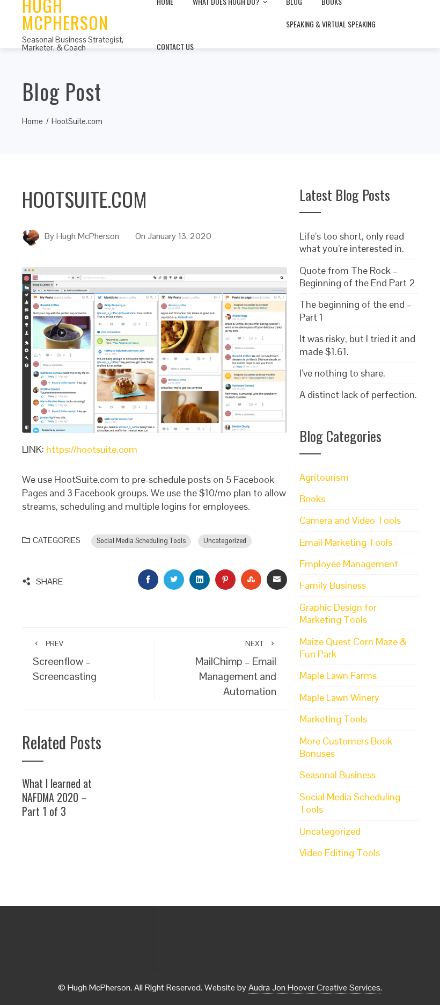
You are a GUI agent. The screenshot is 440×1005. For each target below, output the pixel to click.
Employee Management (348, 564)
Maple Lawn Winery (339, 697)
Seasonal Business (337, 775)
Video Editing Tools (339, 853)
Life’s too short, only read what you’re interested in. (351, 242)
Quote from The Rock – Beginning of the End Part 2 (357, 276)
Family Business (332, 585)
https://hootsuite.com (91, 449)
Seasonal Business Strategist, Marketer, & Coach (72, 43)
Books (312, 499)
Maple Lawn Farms (338, 675)
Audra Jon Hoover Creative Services (314, 987)
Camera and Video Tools (350, 520)
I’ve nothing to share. (342, 373)
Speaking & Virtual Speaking (331, 24)
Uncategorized (224, 541)
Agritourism (324, 477)
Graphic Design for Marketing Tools (338, 613)
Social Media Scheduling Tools (141, 541)
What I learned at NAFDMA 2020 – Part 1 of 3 (57, 797)
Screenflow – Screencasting (65, 661)
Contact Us (175, 46)
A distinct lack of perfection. (358, 394)
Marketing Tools (333, 719)
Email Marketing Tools (345, 542)
